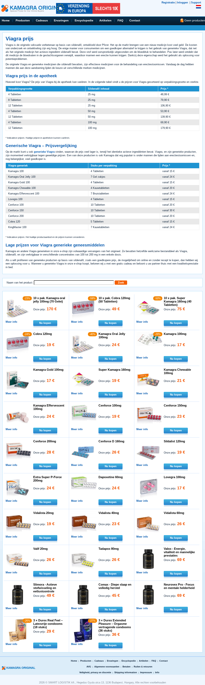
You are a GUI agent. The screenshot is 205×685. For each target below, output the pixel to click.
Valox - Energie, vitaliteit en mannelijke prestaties (179, 552)
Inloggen (182, 2)
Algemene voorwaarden (106, 666)
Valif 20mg (40, 548)
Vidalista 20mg (43, 513)
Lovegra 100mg (174, 477)
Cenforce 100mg (109, 405)
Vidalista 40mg (108, 513)
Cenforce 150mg (175, 405)
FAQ (120, 20)
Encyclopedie (84, 20)
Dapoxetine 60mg (110, 477)
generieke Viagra (44, 151)
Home (6, 20)
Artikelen (105, 20)
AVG (88, 666)
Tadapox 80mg (108, 548)
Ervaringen (61, 20)
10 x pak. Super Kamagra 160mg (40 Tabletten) (177, 301)
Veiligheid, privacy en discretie (95, 672)
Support (196, 2)
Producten (23, 20)
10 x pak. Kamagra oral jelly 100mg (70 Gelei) (49, 299)
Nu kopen (45, 322)
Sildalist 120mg (174, 441)
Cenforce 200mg (44, 441)
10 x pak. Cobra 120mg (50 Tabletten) (114, 299)
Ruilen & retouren (143, 666)
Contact (134, 20)
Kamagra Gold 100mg (48, 369)
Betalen (127, 666)
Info (157, 672)
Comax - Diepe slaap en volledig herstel (114, 586)
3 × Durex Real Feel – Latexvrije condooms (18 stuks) (48, 624)
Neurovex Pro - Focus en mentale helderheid (179, 586)
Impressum (146, 672)
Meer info (11, 321)
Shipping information (125, 672)
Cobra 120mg (42, 333)
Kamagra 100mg (175, 333)
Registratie (168, 2)
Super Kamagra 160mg (114, 369)
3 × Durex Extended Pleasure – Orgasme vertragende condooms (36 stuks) (114, 625)
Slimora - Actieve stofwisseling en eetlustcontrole (45, 588)
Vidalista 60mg (174, 513)
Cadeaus (42, 20)
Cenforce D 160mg (111, 441)
